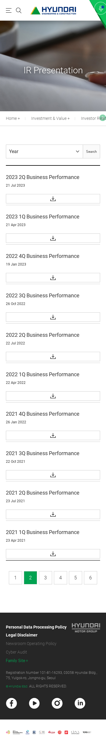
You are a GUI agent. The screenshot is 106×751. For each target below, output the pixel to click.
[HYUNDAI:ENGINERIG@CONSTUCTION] (53, 10)
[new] (11, 703)
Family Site (15, 661)
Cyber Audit (16, 652)
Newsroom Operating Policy (31, 643)
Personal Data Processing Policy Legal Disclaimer (36, 631)
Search (91, 152)
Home (11, 118)
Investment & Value (49, 118)
